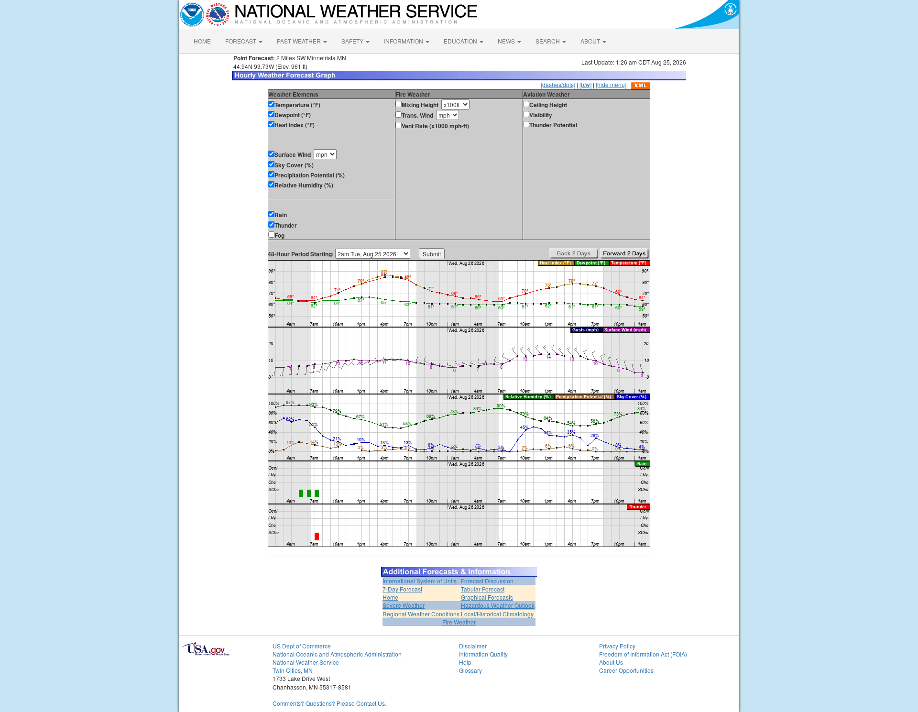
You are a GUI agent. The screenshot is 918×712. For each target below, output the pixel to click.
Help (465, 662)
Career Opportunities (626, 670)
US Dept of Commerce (302, 646)
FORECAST (241, 41)
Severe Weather (403, 605)
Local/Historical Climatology (497, 614)
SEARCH (548, 41)
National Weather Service (306, 662)
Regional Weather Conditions (420, 614)
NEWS (507, 41)
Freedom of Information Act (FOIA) (643, 654)
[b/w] (585, 84)
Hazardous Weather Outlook (498, 605)
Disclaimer (473, 646)
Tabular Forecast (482, 589)
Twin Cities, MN (293, 670)
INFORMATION (404, 41)
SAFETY (353, 41)
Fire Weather (459, 622)
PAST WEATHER (299, 41)
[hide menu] (611, 84)
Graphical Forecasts (487, 597)
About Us (611, 662)
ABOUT (590, 41)
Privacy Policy (617, 646)
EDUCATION (461, 41)
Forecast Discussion (487, 581)
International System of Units (419, 581)
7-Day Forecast (402, 589)
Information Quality (483, 654)
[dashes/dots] (558, 84)
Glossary (470, 670)
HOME (202, 41)
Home (390, 597)
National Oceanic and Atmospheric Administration (337, 654)
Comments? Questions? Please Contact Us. (329, 703)
